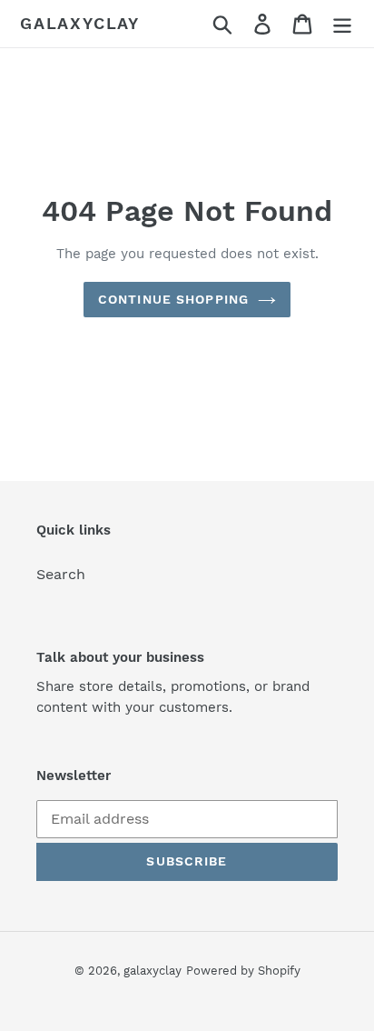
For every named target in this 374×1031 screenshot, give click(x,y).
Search (60, 574)
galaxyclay (80, 23)
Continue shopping (173, 299)
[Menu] (342, 24)
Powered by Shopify (243, 970)
